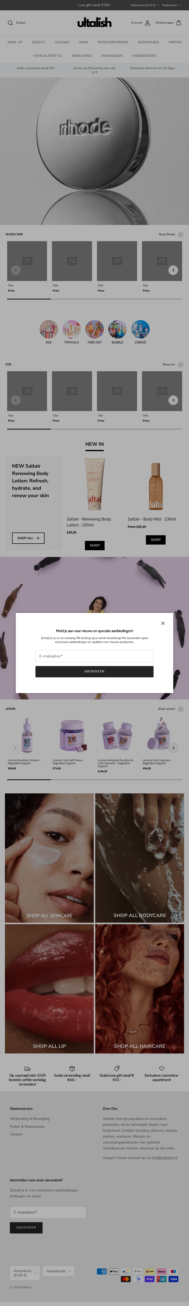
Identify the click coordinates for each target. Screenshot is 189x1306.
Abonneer (94, 671)
